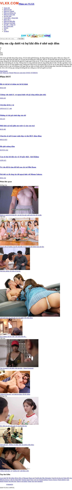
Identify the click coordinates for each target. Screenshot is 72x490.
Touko (29, 481)
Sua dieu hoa (12, 481)
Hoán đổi (66, 478)
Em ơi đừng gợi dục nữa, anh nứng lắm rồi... (13, 336)
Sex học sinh (7, 16)
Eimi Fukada (4, 71)
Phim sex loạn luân (9, 14)
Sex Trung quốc (8, 26)
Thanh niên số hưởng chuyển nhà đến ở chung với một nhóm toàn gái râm (22, 247)
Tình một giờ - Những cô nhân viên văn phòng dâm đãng (17, 445)
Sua (33, 481)
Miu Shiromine (46, 478)
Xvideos (6, 31)
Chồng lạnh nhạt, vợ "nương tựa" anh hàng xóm (14, 471)
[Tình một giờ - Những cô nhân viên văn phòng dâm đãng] (11, 443)
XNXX (6, 28)
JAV (5, 29)
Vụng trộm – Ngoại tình (11, 18)
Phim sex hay (8, 9)
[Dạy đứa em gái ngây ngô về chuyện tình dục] (19, 424)
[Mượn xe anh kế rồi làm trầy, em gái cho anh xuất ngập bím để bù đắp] (19, 213)
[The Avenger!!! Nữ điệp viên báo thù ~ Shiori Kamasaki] (19, 366)
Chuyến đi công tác (57, 478)
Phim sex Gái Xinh (9, 23)
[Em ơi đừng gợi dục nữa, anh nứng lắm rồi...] (11, 335)
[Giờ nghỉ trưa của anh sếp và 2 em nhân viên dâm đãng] (30, 316)
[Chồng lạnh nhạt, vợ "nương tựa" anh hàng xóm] (15, 469)
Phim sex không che (10, 13)
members (40, 481)
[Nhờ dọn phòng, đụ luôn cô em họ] (15, 269)
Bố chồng (12, 478)
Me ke (17, 478)
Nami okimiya (62, 480)
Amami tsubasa (43, 480)
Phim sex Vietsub (9, 11)
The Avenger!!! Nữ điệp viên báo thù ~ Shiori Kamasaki (16, 368)
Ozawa (50, 480)
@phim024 (9, 484)
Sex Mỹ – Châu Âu (9, 24)
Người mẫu (38, 478)
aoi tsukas (24, 481)
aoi (38, 480)
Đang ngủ (32, 478)
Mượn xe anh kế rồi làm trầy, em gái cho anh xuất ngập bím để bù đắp (21, 215)
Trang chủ (7, 8)
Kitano (6, 481)
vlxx (70, 478)
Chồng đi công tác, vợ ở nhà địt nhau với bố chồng (15, 394)
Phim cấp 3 (7, 19)
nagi (35, 481)
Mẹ (7, 478)
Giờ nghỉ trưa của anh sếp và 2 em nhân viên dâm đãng (16, 318)
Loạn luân (3, 478)
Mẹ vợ (21, 478)
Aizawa (55, 480)
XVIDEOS (34, 73)
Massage (25, 478)
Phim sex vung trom (20, 73)
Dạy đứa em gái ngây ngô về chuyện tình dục (13, 426)
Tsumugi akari (25, 480)
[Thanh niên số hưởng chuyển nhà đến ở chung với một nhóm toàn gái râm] (19, 245)
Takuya (19, 481)
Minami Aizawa (4, 480)
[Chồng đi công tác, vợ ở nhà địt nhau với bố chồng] (15, 392)
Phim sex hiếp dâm (9, 21)
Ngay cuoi (33, 480)
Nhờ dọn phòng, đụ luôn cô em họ (10, 271)
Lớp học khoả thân (15, 480)
